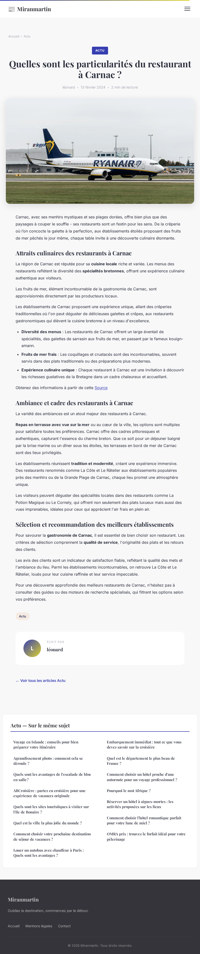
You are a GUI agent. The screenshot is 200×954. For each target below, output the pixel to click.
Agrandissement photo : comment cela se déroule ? (48, 761)
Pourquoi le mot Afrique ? (128, 790)
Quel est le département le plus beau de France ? (141, 761)
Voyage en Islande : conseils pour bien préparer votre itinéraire (45, 744)
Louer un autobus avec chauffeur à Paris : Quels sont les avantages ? (48, 853)
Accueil (13, 36)
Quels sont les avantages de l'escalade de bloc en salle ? (52, 777)
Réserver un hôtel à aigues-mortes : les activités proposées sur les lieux (140, 804)
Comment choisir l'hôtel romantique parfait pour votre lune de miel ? (144, 820)
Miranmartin (29, 9)
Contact (64, 926)
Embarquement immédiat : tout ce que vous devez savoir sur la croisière (144, 744)
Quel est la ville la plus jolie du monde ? (47, 822)
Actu (27, 36)
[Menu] (187, 9)
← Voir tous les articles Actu (40, 680)
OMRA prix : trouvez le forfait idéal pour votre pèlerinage (146, 836)
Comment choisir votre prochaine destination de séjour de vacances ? (52, 836)
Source (101, 387)
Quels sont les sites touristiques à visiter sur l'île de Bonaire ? (51, 809)
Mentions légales (38, 926)
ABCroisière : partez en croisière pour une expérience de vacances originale (49, 793)
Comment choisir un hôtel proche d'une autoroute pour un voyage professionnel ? (142, 777)
